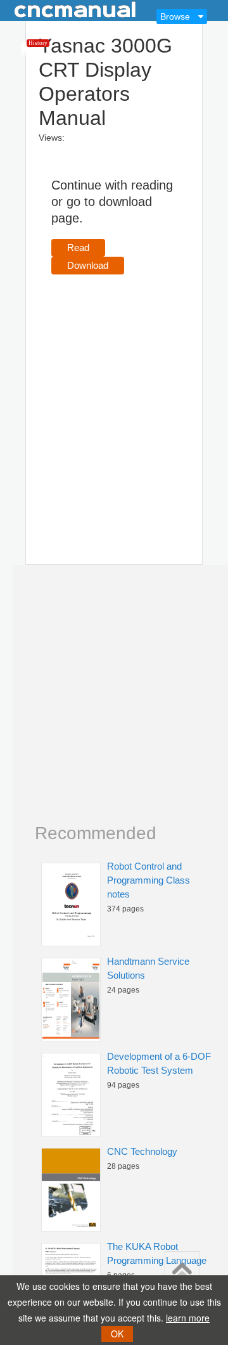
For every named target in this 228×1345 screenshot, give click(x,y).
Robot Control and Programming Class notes (148, 880)
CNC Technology (142, 1151)
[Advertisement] (114, 401)
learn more (188, 1317)
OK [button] (117, 1333)
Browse (175, 16)
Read (78, 247)
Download (87, 265)
